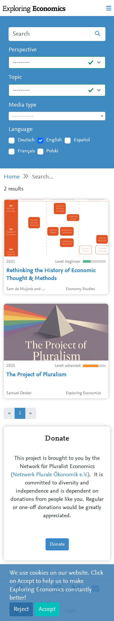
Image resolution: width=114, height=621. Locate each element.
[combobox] (57, 116)
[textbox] (57, 116)
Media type (22, 105)
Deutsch (26, 140)
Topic (15, 77)
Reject (21, 609)
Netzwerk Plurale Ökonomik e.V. (50, 475)
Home (12, 177)
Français (26, 151)
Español (82, 140)
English (54, 140)
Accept (47, 609)
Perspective (23, 50)
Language (21, 129)
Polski (52, 151)
